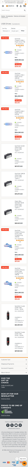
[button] (2, 2)
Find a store (5, 2)
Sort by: (4, 28)
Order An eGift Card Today (7, 386)
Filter (22, 31)
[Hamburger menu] (3, 6)
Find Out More (5, 398)
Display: (13, 28)
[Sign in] (21, 6)
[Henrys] (10, 6)
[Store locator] (17, 6)
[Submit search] (25, 10)
